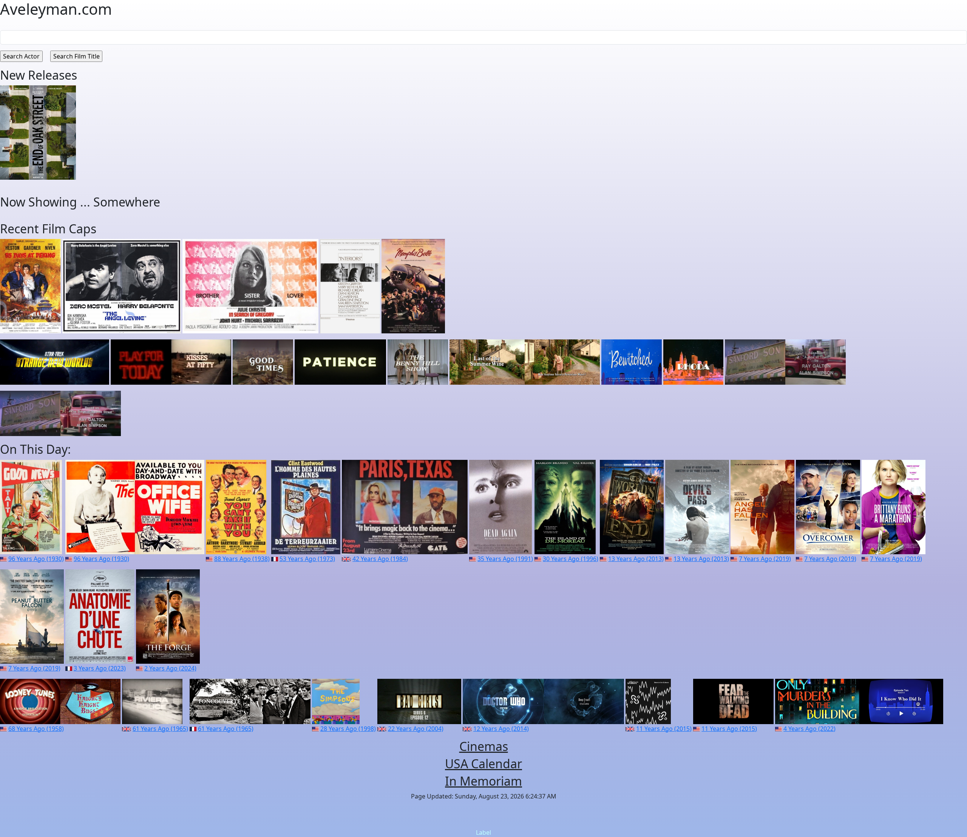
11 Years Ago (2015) (664, 728)
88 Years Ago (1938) (242, 559)
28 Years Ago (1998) (348, 728)
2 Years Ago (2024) (170, 668)
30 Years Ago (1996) (570, 559)
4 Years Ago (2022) (809, 728)
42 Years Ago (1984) (380, 559)
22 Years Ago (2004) (415, 728)
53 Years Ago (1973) (307, 559)
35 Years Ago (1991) (505, 559)
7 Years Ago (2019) (765, 559)
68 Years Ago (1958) (36, 728)
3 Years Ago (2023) (100, 668)
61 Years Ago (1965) (160, 728)
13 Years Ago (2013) (636, 559)
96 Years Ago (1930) (36, 559)
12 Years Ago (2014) (501, 728)
